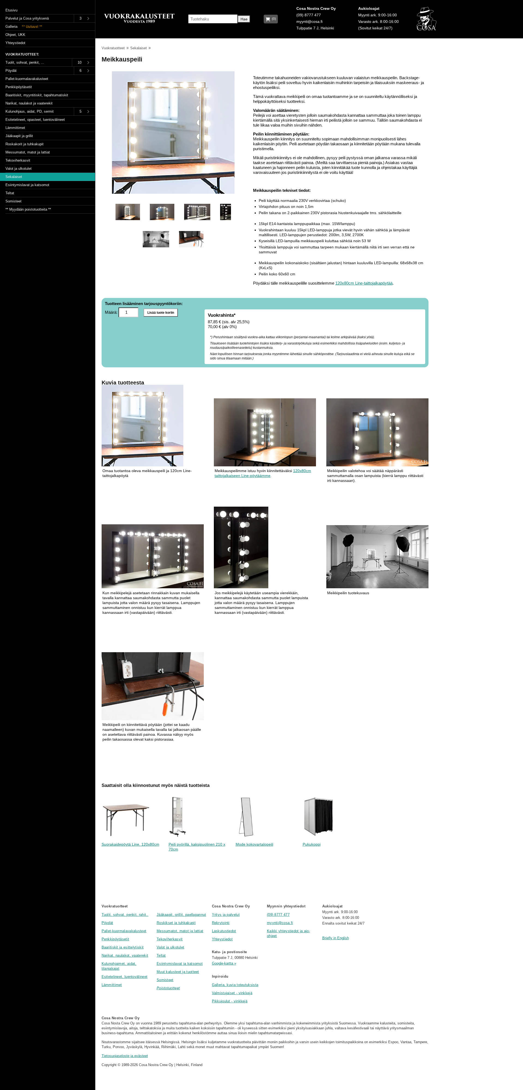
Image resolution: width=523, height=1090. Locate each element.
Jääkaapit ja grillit (19, 136)
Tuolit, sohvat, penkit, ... (24, 62)
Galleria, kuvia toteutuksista (235, 985)
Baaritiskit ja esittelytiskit (123, 947)
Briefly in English (335, 938)
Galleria (23, 26)
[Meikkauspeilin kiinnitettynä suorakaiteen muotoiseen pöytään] (265, 432)
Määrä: (111, 312)
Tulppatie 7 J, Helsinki (315, 28)
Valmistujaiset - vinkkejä (232, 993)
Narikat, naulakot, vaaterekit (125, 955)
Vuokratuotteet (113, 48)
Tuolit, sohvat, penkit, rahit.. (125, 915)
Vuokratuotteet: (22, 54)
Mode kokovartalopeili (254, 844)
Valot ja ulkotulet (170, 947)
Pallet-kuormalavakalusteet (124, 931)
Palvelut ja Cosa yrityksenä (27, 18)
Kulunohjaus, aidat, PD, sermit (29, 111)
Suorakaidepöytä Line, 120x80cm (130, 844)
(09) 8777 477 (308, 15)
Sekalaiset (138, 48)
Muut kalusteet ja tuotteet (178, 972)
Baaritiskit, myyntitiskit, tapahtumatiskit (36, 95)
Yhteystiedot (222, 939)
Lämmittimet (112, 985)
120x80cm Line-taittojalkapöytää (364, 283)
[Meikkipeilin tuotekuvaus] (156, 250)
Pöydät (107, 923)
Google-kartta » (224, 963)
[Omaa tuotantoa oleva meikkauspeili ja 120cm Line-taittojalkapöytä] (173, 192)
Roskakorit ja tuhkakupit (24, 144)
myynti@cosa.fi (309, 22)
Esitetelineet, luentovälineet (125, 977)
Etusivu (11, 10)
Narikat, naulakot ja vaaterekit (29, 103)
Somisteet (165, 980)
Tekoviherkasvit (170, 939)
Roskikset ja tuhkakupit (176, 923)
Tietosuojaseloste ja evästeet (125, 1056)
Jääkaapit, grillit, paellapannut (181, 915)
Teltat (161, 955)
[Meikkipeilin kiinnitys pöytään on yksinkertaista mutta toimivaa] (153, 686)
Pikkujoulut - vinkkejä (230, 1001)
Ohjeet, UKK (15, 35)
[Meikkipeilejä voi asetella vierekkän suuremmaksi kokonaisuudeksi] (153, 557)
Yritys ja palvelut (226, 915)
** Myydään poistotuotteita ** (28, 209)
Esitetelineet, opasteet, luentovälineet (35, 120)
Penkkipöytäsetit (115, 939)
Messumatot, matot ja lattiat (180, 931)
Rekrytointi (221, 923)
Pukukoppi (312, 844)
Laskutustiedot (224, 931)
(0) (273, 19)
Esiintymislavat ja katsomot (180, 964)
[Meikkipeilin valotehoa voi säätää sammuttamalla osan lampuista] (377, 432)
